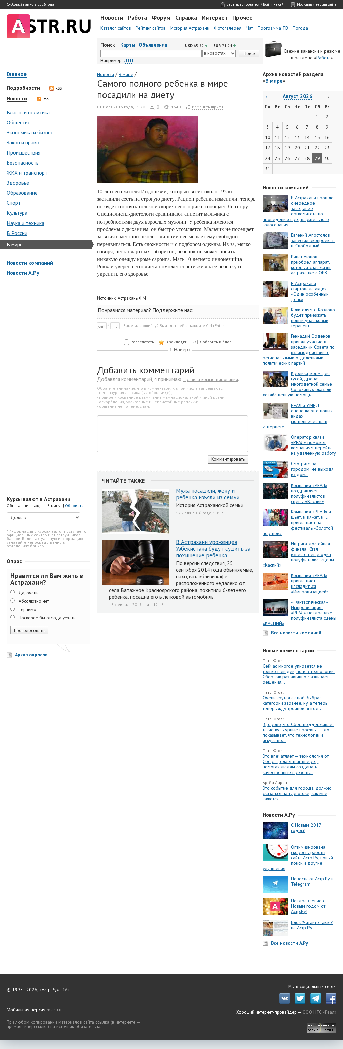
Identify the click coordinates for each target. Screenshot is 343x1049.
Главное (17, 74)
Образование (22, 192)
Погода (300, 28)
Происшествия (23, 152)
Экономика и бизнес (30, 132)
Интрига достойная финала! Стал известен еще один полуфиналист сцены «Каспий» (298, 554)
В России (17, 233)
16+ (66, 990)
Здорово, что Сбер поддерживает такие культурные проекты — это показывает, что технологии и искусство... (298, 732)
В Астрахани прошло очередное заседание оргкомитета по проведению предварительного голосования (298, 211)
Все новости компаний (296, 633)
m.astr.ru (55, 1010)
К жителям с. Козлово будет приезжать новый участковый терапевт (313, 318)
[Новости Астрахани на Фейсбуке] (329, 1002)
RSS (58, 88)
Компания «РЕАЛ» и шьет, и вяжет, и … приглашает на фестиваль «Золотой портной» (298, 522)
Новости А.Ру (23, 272)
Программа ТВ (273, 28)
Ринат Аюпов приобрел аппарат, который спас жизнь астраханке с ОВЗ (311, 265)
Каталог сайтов (115, 28)
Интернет (215, 18)
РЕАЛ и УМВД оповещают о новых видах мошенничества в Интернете (298, 416)
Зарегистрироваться (243, 4)
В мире (15, 244)
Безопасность (23, 162)
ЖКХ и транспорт (27, 172)
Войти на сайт (274, 4)
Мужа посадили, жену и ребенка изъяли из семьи (207, 494)
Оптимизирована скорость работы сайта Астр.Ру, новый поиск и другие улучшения (298, 857)
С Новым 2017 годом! (306, 828)
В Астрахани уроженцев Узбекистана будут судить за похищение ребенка (213, 548)
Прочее (242, 18)
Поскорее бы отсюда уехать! (48, 618)
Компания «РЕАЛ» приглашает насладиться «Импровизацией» (310, 583)
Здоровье (18, 182)
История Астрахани (189, 28)
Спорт (14, 202)
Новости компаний (30, 262)
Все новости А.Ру (289, 943)
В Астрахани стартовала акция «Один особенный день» (310, 291)
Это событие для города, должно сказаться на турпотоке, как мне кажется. (297, 793)
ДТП (128, 60)
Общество (19, 122)
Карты (127, 45)
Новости (111, 18)
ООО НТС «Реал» (319, 1012)
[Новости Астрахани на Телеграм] (314, 1002)
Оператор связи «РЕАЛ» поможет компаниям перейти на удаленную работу (313, 445)
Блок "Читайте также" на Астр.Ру (312, 925)
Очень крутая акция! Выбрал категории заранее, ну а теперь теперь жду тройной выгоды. (295, 703)
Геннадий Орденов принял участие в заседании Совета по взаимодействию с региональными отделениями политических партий (299, 349)
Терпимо (27, 609)
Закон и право (23, 142)
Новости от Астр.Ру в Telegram (312, 881)
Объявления (153, 45)
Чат (249, 28)
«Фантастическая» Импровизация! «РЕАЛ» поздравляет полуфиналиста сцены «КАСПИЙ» (299, 612)
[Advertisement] (47, 386)
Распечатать (142, 341)
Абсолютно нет (34, 601)
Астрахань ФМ (132, 298)
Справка (186, 18)
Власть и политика (28, 112)
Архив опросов (31, 655)
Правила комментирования (210, 379)
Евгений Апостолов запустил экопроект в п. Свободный (313, 240)
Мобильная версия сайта (316, 4)
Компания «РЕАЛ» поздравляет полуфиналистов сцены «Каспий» (309, 493)
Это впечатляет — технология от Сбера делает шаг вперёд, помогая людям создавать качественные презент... (296, 764)
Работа (137, 18)
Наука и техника (25, 223)
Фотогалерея (228, 28)
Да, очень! (29, 593)
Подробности (23, 88)
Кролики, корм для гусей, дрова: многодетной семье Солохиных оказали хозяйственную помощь (297, 384)
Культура (17, 212)
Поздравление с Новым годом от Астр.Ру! (308, 906)
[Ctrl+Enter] (109, 325)
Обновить (74, 505)
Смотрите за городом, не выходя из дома (312, 468)
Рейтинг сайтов (151, 28)
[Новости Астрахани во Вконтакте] (283, 1002)
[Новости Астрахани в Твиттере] (298, 1002)
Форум (161, 18)
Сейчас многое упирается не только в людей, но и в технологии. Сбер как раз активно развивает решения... (299, 674)
